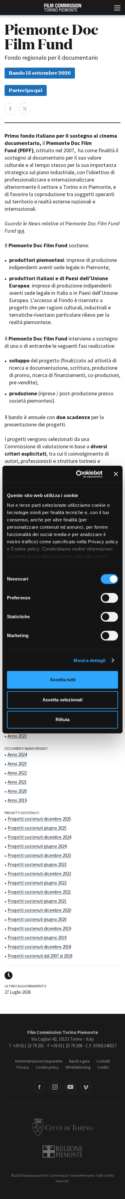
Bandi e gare (79, 1061)
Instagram (55, 1087)
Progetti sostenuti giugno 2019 (37, 937)
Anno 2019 (17, 800)
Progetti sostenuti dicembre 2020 (39, 910)
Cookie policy (47, 1067)
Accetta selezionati (62, 699)
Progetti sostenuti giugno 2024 (37, 846)
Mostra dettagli (89, 660)
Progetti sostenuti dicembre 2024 (39, 837)
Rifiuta (62, 719)
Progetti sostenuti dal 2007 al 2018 (40, 956)
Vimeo (86, 1087)
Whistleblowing (78, 1067)
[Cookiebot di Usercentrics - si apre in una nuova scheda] (77, 474)
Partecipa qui (25, 89)
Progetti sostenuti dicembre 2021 (39, 892)
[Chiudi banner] (116, 474)
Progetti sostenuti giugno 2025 (37, 828)
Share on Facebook (10, 108)
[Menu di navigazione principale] (117, 8)
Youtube (70, 1087)
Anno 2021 (17, 782)
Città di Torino (62, 1127)
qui (20, 230)
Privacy (23, 1067)
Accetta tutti (63, 679)
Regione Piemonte (62, 1151)
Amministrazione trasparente (38, 1061)
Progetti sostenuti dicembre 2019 (39, 928)
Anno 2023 (17, 736)
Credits (103, 1067)
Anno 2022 (17, 773)
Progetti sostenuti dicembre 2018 (39, 947)
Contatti (103, 1061)
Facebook (39, 1087)
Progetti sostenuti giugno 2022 (37, 883)
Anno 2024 (17, 754)
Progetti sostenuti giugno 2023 (37, 864)
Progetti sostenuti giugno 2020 (37, 919)
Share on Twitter (25, 108)
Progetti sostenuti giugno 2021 (37, 901)
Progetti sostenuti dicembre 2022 (39, 873)
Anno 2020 (17, 791)
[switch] (109, 598)
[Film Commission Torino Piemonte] (62, 8)
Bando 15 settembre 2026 (40, 72)
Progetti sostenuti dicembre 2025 (39, 819)
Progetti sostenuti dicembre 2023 (39, 855)
